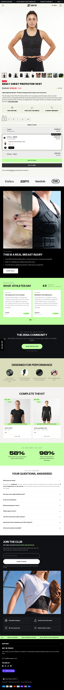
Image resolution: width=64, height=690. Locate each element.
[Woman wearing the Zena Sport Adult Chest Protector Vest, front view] (32, 40)
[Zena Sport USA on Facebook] (3, 666)
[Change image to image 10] (55, 75)
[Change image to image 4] (21, 75)
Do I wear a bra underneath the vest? (14, 494)
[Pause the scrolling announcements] (62, 1)
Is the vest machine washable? (12, 528)
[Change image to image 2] (10, 75)
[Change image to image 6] (32, 75)
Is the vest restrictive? (9, 500)
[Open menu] (3, 5)
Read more (8, 307)
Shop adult (10, 271)
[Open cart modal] (60, 5)
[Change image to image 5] (27, 75)
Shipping (12, 170)
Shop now (17, 436)
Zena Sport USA (16, 682)
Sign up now (21, 561)
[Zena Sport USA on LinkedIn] (11, 666)
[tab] (30, 319)
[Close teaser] (5, 339)
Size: (4, 116)
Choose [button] (11, 147)
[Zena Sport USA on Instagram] (5, 666)
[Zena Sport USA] (32, 5)
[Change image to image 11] (61, 75)
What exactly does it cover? (11, 505)
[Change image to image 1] (4, 75)
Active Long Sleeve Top (40, 428)
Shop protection (32, 346)
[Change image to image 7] (38, 75)
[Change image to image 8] (44, 75)
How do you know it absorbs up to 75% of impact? (17, 522)
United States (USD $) (11, 679)
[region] (32, 303)
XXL (28, 119)
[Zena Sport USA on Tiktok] (8, 666)
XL (22, 119)
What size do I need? (9, 480)
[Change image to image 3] (15, 75)
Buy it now (32, 165)
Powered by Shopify (26, 682)
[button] (32, 130)
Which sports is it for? (9, 511)
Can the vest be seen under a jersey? (14, 517)
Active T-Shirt (8, 428)
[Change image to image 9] (49, 75)
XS (4, 119)
